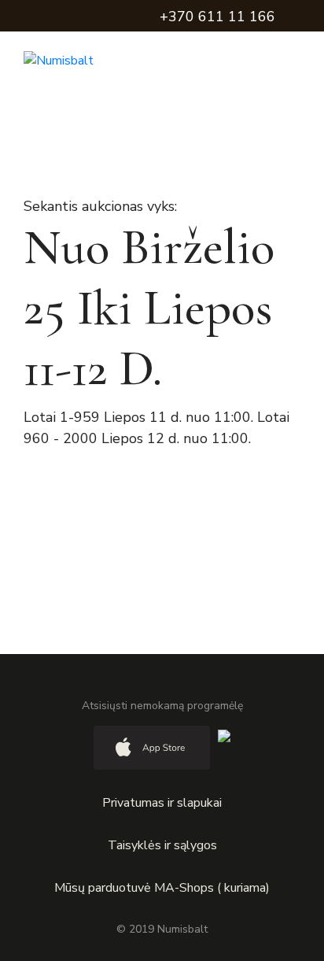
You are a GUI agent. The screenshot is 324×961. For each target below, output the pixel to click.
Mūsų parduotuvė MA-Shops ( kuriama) (162, 887)
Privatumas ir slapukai (162, 802)
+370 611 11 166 (217, 16)
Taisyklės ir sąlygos (162, 845)
